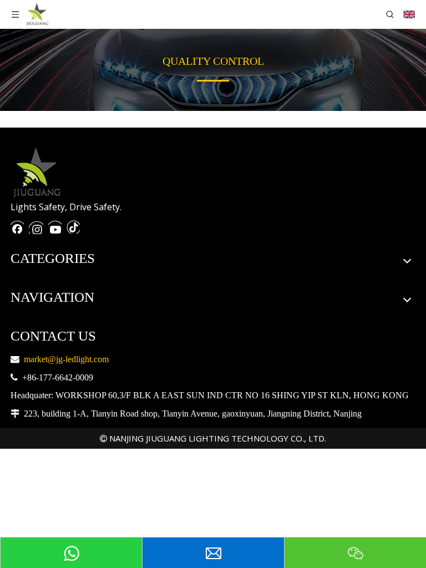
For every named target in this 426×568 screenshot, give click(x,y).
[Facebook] (17, 226)
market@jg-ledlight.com (66, 359)
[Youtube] (55, 226)
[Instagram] (36, 226)
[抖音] (73, 226)
